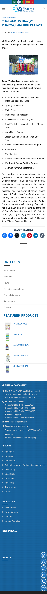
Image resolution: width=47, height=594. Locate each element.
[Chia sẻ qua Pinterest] (29, 235)
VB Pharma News (9, 18)
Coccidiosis (10, 474)
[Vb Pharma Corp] (23, 8)
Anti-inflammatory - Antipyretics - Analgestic (25, 465)
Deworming (10, 469)
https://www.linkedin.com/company (20, 437)
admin (27, 32)
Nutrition (9, 456)
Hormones (9, 478)
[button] (3, 8)
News (6, 283)
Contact (7, 307)
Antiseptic (9, 483)
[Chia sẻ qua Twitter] (16, 235)
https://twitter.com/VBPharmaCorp (27, 430)
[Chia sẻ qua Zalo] (10, 235)
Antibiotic (9, 452)
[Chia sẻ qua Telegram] (23, 235)
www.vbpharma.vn (21, 426)
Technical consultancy (14, 289)
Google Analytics (12, 521)
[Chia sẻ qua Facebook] (4, 235)
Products (8, 276)
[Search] (44, 8)
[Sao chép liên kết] (42, 235)
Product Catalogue (12, 295)
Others (8, 491)
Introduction (9, 270)
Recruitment (9, 301)
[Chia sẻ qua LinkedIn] (35, 235)
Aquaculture (10, 460)
